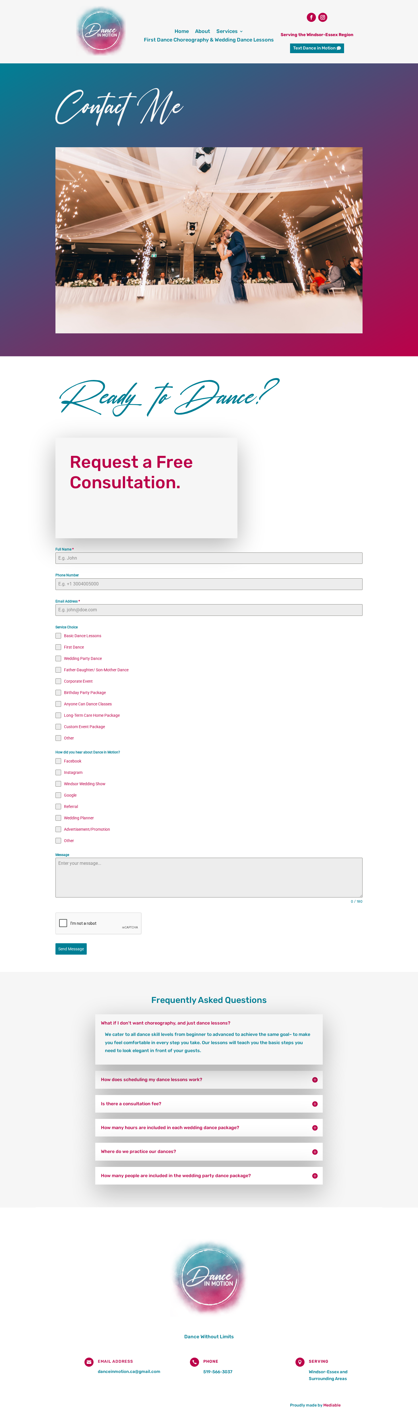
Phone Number (67, 575)
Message (62, 855)
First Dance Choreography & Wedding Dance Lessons (209, 40)
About (202, 31)
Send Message (71, 949)
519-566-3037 (217, 1371)
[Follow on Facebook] (311, 17)
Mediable (332, 1405)
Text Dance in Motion (314, 48)
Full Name (64, 549)
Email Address (67, 601)
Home (182, 31)
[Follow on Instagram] (322, 17)
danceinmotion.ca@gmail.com (129, 1371)
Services (227, 31)
